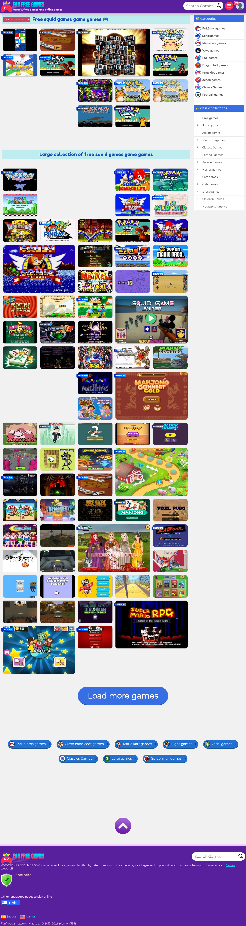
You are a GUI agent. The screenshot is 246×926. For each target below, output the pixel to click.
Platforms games (213, 140)
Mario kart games (137, 744)
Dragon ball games (215, 65)
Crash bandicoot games (84, 744)
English (13, 902)
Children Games (213, 199)
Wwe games (210, 50)
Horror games (211, 169)
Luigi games (121, 758)
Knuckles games (213, 72)
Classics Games (212, 87)
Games (230, 865)
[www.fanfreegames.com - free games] (23, 858)
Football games (212, 94)
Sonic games (210, 35)
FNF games (209, 58)
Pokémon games (213, 28)
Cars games (210, 177)
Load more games (123, 695)
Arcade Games (212, 162)
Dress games (210, 191)
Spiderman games (166, 758)
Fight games (210, 125)
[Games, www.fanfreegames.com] (23, 7)
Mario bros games (214, 43)
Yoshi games (222, 744)
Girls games (210, 184)
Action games (211, 80)
